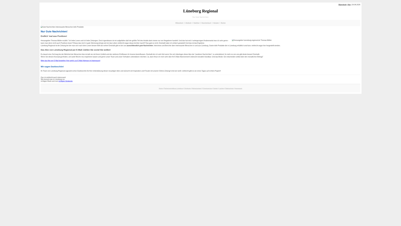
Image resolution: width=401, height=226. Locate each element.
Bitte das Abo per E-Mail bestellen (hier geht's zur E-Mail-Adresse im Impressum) (70, 61)
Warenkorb (342, 5)
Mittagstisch (179, 23)
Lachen (221, 88)
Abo (349, 5)
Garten (215, 88)
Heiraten (216, 23)
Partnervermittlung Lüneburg (173, 88)
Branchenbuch (206, 23)
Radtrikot (196, 23)
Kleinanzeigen (196, 88)
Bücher (223, 23)
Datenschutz (229, 88)
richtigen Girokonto (66, 81)
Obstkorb (188, 23)
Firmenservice (207, 88)
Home (161, 88)
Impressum (238, 88)
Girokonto (187, 88)
